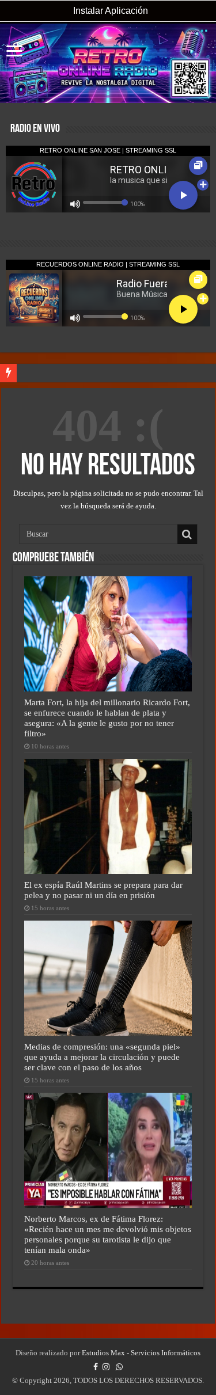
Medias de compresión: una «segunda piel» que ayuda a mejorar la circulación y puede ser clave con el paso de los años (102, 1057)
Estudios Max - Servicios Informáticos (141, 1352)
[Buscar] (187, 534)
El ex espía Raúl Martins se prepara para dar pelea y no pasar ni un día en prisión (103, 890)
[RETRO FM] (108, 63)
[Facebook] (95, 1367)
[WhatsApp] (119, 1367)
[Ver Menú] (14, 52)
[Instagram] (106, 1367)
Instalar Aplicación (109, 11)
